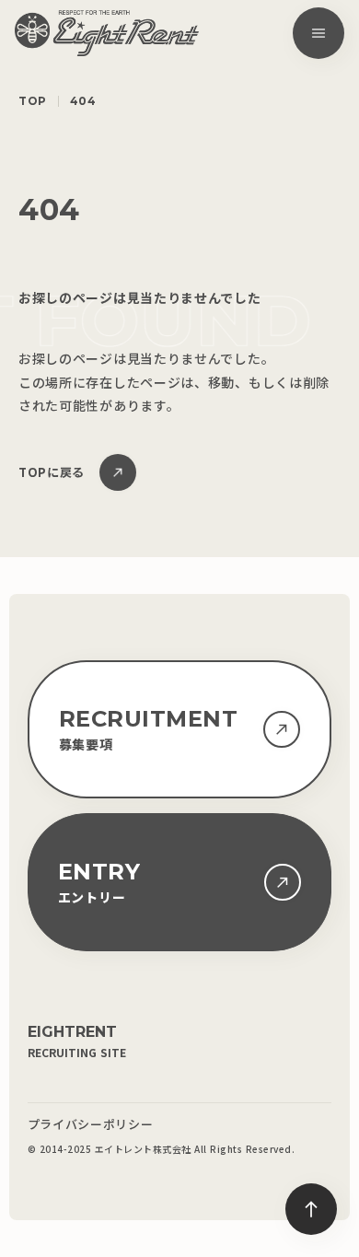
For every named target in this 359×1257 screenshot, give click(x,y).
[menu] (318, 33)
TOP (32, 101)
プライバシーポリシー (91, 1124)
